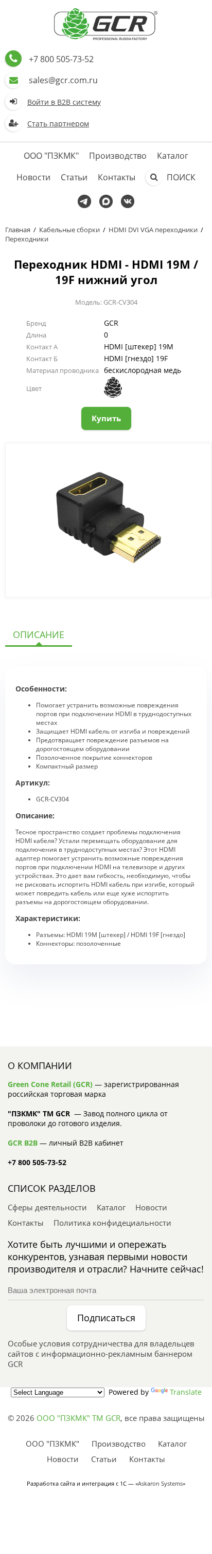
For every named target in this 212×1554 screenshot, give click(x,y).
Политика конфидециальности (112, 1223)
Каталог (172, 155)
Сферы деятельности (47, 1207)
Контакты (116, 177)
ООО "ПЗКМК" (51, 155)
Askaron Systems (160, 1483)
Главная (17, 229)
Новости (33, 177)
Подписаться (106, 1318)
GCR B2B (23, 1143)
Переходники (26, 239)
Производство (118, 155)
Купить (106, 418)
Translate (186, 1392)
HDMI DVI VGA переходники (153, 229)
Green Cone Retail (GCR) (50, 1084)
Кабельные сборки (69, 229)
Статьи (74, 177)
